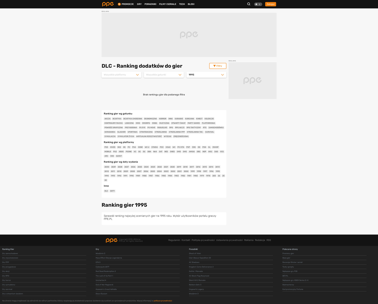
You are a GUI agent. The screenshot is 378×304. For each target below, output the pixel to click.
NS (124, 147)
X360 (168, 147)
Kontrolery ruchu (114, 123)
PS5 (106, 147)
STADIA (154, 147)
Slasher (121, 132)
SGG (216, 152)
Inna (170, 119)
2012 (107, 171)
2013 (217, 167)
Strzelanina (161, 132)
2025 (140, 167)
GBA (149, 152)
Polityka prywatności (203, 240)
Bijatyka (117, 119)
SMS (185, 152)
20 (106, 180)
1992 (119, 176)
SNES (172, 152)
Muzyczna (164, 123)
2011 (113, 171)
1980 (195, 176)
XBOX (121, 152)
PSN (204, 147)
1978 (208, 176)
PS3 (161, 147)
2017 (192, 167)
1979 (202, 176)
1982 (183, 176)
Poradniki (150, 4)
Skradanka (110, 132)
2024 (146, 167)
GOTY (112, 191)
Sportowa (132, 132)
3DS (194, 147)
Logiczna (129, 123)
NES (166, 152)
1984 (170, 176)
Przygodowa (131, 127)
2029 (113, 167)
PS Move (151, 127)
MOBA (154, 123)
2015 (205, 167)
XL (209, 147)
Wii (174, 147)
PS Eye (142, 127)
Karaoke (179, 119)
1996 (211, 171)
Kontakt (186, 240)
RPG (171, 127)
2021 (166, 167)
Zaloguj (270, 4)
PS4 (134, 147)
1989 (138, 176)
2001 (179, 171)
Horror (162, 119)
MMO (138, 123)
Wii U (147, 147)
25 (223, 176)
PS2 (115, 152)
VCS (222, 152)
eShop (216, 147)
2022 (159, 167)
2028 (120, 167)
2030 (107, 167)
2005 (152, 171)
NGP (204, 152)
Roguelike (162, 127)
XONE (140, 147)
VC (135, 152)
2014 (211, 167)
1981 (189, 176)
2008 (132, 171)
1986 (157, 176)
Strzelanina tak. (195, 132)
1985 (164, 176)
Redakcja (260, 240)
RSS (269, 240)
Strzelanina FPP (177, 132)
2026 (133, 167)
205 (214, 176)
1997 (205, 171)
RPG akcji (179, 127)
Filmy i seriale (167, 4)
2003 (166, 171)
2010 (119, 171)
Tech (182, 4)
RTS (204, 127)
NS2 (119, 147)
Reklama (249, 240)
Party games (194, 123)
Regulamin (174, 240)
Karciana (189, 119)
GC (139, 152)
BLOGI (191, 4)
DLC (106, 191)
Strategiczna (146, 132)
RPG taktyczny (194, 127)
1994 (107, 176)
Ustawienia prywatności (229, 240)
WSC (210, 152)
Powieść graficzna (114, 127)
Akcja (107, 119)
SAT (160, 152)
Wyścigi (167, 136)
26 (219, 176)
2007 (139, 171)
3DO (112, 156)
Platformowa (208, 123)
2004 (159, 171)
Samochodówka (216, 127)
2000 (186, 171)
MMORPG (146, 123)
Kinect (199, 119)
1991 (125, 176)
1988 (144, 176)
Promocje (128, 4)
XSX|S (112, 147)
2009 (126, 171)
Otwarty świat (178, 123)
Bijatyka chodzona (132, 119)
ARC (106, 156)
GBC (198, 152)
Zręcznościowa (180, 136)
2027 (126, 167)
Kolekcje (209, 119)
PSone (129, 152)
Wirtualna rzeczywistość (149, 136)
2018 (185, 167)
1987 (151, 176)
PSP (188, 147)
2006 (146, 171)
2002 (173, 171)
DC (144, 152)
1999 (193, 171)
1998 (199, 171)
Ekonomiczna (150, 119)
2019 (179, 167)
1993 (113, 176)
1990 (131, 176)
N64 (155, 152)
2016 (198, 167)
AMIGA (192, 152)
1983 (176, 176)
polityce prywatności (163, 301)
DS (199, 147)
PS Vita (180, 147)
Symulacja (110, 136)
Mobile (108, 152)
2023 (153, 167)
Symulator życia (126, 136)
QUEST (119, 156)
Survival (209, 132)
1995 (218, 171)
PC (129, 147)
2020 (172, 167)
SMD (179, 152)
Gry (139, 4)
